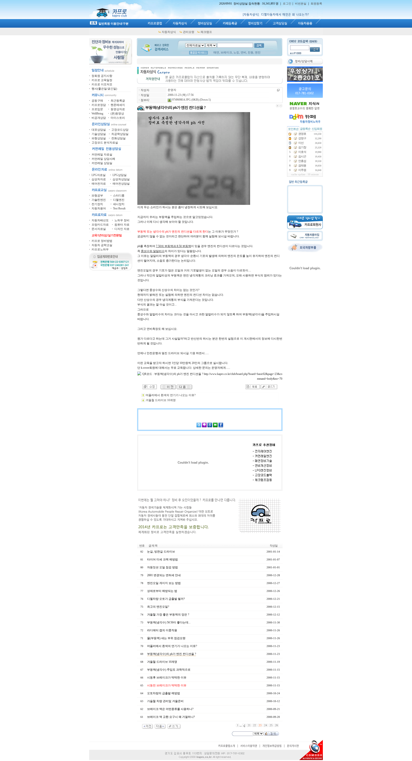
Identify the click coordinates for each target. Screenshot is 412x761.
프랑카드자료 (100, 224)
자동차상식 (169, 32)
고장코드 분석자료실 (105, 142)
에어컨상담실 (121, 183)
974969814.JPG (181, 99)
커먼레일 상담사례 (103, 158)
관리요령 (188, 32)
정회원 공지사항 (102, 76)
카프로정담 (99, 105)
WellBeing (97, 113)
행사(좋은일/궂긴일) (104, 88)
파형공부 (97, 195)
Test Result (119, 208)
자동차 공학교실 (102, 245)
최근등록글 (118, 100)
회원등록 (316, 3)
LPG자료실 (99, 175)
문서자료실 (99, 229)
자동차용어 (99, 208)
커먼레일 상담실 (102, 163)
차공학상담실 (120, 134)
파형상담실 (99, 138)
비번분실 (300, 3)
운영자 (172, 90)
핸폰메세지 (118, 105)
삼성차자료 (99, 179)
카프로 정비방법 (102, 241)
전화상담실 (118, 138)
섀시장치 (118, 204)
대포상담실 (99, 129)
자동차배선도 (100, 220)
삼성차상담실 (121, 179)
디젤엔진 (118, 200)
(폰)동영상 (117, 113)
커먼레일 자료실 (102, 154)
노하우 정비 (121, 220)
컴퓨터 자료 (121, 224)
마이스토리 (118, 117)
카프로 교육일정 (102, 80)
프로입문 (97, 109)
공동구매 (97, 100)
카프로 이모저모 (102, 84)
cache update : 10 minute (305, 174)
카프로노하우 (100, 249)
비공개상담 (99, 117)
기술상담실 (99, 134)
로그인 (287, 3)
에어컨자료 (99, 183)
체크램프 (206, 32)
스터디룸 (118, 195)
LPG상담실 (120, 175)
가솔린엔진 (99, 200)
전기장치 (97, 204)
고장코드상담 (120, 129)
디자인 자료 (121, 229)
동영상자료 (118, 109)
